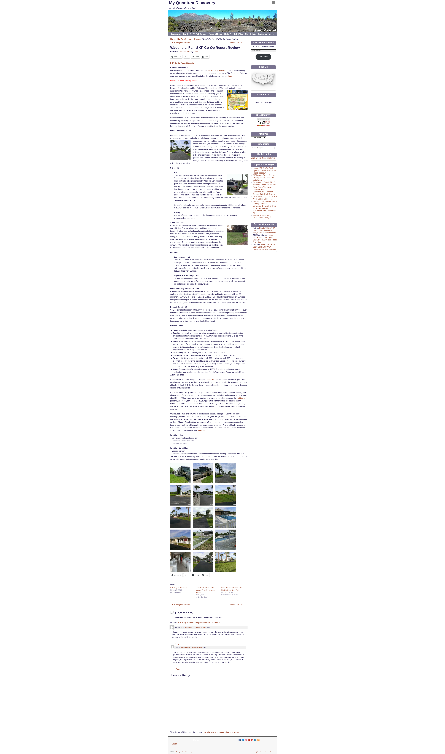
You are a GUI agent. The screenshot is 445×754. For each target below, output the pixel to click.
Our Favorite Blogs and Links (263, 158)
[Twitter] (243, 740)
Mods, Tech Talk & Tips (233, 34)
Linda (196, 52)
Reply (177, 644)
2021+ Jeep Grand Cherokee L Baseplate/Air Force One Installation (265, 177)
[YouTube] (252, 740)
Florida (197, 39)
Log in (174, 744)
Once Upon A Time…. (238, 43)
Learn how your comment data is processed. (222, 732)
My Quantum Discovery (192, 2)
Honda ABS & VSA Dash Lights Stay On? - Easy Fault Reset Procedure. (264, 170)
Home (173, 39)
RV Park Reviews (199, 34)
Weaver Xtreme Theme (267, 752)
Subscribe (263, 57)
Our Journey (176, 34)
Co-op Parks (211, 379)
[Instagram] (246, 740)
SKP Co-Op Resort (216, 70)
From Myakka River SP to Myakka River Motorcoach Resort (205, 590)
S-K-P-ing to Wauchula (180, 43)
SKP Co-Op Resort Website (182, 63)
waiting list (241, 398)
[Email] (255, 740)
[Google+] (249, 740)
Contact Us (262, 34)
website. (201, 431)
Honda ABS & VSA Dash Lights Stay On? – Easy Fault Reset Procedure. (264, 230)
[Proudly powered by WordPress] (257, 752)
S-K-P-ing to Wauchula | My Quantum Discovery (199, 623)
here (230, 76)
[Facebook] (239, 740)
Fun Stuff (187, 34)
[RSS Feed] (258, 740)
